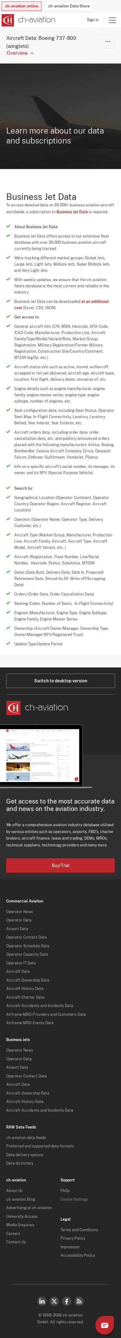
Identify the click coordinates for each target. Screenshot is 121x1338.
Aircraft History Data (24, 989)
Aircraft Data (18, 971)
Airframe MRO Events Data (30, 1023)
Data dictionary (19, 1163)
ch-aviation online (21, 6)
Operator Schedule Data (27, 946)
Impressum (69, 1247)
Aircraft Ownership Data (27, 980)
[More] (108, 41)
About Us (14, 1191)
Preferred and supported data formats (40, 1146)
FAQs (65, 1191)
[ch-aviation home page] (28, 20)
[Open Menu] (112, 20)
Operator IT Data (21, 963)
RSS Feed (79, 1301)
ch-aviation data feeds (26, 1138)
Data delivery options (24, 1155)
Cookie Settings (74, 1199)
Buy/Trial (60, 865)
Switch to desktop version (60, 680)
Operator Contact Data (26, 937)
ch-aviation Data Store (69, 6)
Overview (17, 53)
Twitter (54, 1301)
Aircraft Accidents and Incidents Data (39, 1006)
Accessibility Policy (77, 1255)
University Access (22, 1216)
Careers (13, 1234)
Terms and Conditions (79, 1230)
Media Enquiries (20, 1225)
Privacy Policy (72, 1238)
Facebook (66, 1301)
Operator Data (19, 920)
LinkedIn (42, 1301)
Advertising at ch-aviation (29, 1208)
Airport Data (17, 929)
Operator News (19, 912)
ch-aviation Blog (20, 1199)
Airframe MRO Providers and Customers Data (46, 1014)
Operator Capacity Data (27, 954)
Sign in (93, 20)
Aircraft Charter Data (25, 997)
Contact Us (16, 1242)
